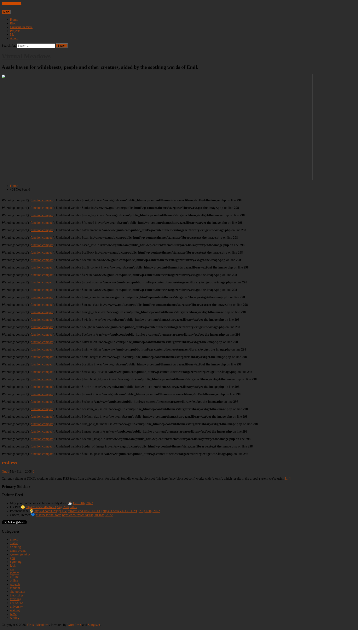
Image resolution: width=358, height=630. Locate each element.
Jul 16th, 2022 (103, 515)
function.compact (42, 200)
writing (14, 617)
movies (14, 573)
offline (14, 576)
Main (6, 11)
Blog (13, 23)
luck (13, 565)
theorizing (16, 595)
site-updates (17, 591)
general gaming (20, 554)
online (14, 580)
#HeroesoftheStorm (48, 515)
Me (12, 34)
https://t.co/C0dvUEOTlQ (85, 511)
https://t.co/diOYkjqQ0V (50, 511)
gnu (12, 558)
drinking (15, 547)
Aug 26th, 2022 (67, 507)
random (15, 588)
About (14, 38)
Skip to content (11, 3)
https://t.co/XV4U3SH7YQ (121, 511)
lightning (16, 561)
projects (15, 584)
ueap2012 (16, 603)
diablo (14, 543)
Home (14, 19)
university (16, 606)
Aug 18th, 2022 (149, 511)
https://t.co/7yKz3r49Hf (77, 515)
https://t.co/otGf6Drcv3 (41, 507)
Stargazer (94, 624)
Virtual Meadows (26, 56)
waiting (15, 610)
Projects (15, 31)
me (12, 569)
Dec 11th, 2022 (83, 503)
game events (18, 550)
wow (13, 614)
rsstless (9, 462)
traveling (15, 599)
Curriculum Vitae (21, 27)
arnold (14, 539)
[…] (287, 478)
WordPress (74, 624)
